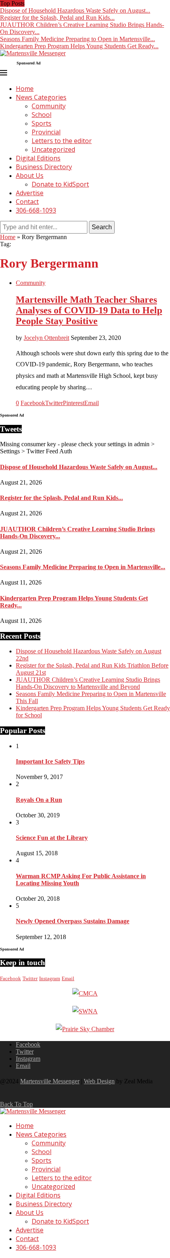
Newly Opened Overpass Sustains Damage (72, 921)
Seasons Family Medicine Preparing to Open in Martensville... (77, 39)
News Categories (41, 97)
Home (25, 88)
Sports (41, 123)
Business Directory (44, 166)
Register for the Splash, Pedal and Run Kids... (57, 17)
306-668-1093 (36, 210)
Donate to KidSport (60, 184)
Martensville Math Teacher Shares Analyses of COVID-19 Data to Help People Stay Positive (89, 310)
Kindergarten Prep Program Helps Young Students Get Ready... (79, 46)
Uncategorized (53, 149)
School (41, 114)
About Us (29, 175)
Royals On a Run (39, 799)
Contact (27, 201)
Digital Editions (38, 158)
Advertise (29, 193)
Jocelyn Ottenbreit (46, 337)
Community (49, 106)
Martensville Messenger (49, 1081)
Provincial (46, 132)
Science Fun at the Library (52, 837)
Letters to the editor (62, 140)
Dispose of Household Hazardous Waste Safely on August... (75, 10)
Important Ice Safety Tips (50, 761)
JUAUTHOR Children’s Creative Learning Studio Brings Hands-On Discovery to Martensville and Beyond (88, 683)
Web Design (99, 1081)
